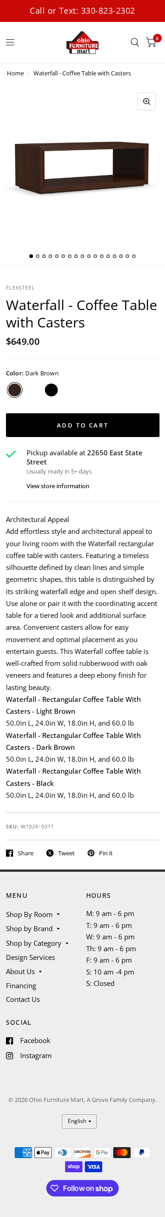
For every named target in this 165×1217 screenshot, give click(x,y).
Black (51, 390)
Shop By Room (29, 914)
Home (15, 73)
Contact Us (23, 999)
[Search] (135, 42)
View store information (58, 486)
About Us (20, 971)
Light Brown (33, 390)
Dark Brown (14, 390)
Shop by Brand (29, 928)
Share (25, 853)
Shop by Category (33, 943)
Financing (21, 985)
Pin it (106, 853)
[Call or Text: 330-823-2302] (83, 11)
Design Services (30, 957)
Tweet (66, 853)
